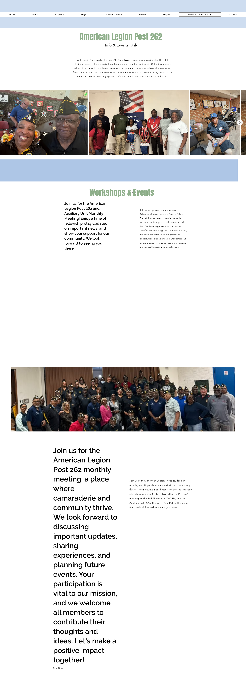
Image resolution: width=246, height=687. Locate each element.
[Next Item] (240, 122)
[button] (58, 668)
